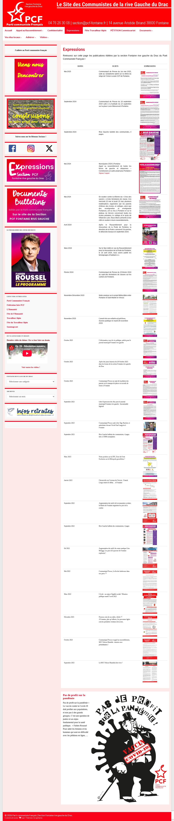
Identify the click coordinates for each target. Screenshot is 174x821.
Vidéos (43, 37)
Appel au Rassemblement (29, 30)
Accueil (8, 30)
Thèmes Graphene (33, 817)
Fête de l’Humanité (15, 314)
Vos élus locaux (13, 37)
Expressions (73, 30)
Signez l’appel (104, 173)
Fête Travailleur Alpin (95, 30)
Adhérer (30, 37)
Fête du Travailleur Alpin (17, 323)
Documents (146, 30)
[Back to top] (167, 804)
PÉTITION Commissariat (123, 30)
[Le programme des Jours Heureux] (31, 260)
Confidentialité (55, 30)
